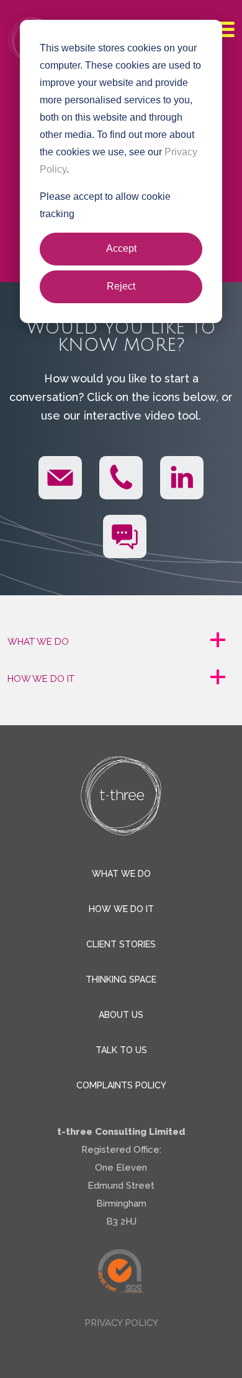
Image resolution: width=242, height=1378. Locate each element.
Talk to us (121, 1050)
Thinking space (121, 979)
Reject (121, 286)
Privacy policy (121, 1322)
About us (121, 1015)
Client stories (121, 944)
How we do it (121, 909)
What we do (121, 874)
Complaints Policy (121, 1085)
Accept (121, 248)
